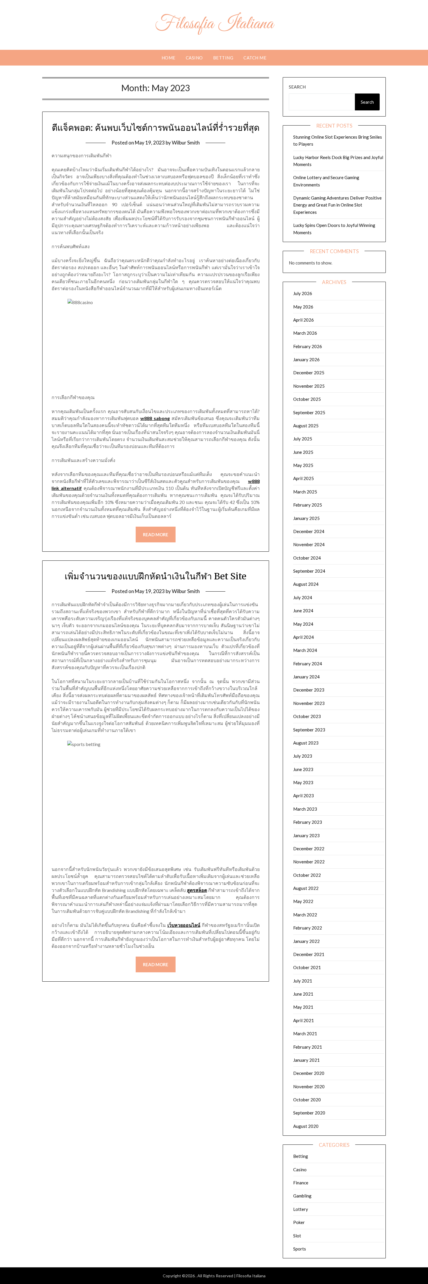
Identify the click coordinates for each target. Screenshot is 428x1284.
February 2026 (307, 346)
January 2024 (306, 676)
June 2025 (303, 452)
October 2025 (307, 399)
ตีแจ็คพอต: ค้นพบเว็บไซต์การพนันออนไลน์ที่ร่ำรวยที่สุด (155, 127)
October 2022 (307, 875)
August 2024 (306, 584)
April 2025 (303, 478)
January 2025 (306, 518)
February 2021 (307, 1047)
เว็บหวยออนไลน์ (183, 925)
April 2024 (303, 637)
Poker (299, 1222)
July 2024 (302, 597)
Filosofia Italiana (214, 24)
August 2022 (306, 888)
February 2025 (307, 504)
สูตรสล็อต (197, 890)
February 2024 (307, 663)
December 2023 (308, 689)
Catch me (254, 57)
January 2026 (306, 359)
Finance (300, 1182)
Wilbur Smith (186, 143)
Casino (194, 57)
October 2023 (307, 716)
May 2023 (303, 782)
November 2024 (309, 544)
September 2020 (309, 1112)
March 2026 (305, 333)
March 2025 (305, 491)
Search (297, 86)
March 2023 (305, 809)
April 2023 (303, 795)
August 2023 (306, 742)
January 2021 (306, 1060)
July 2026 (302, 293)
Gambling (302, 1195)
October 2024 (307, 557)
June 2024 (303, 610)
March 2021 (305, 1033)
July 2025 (302, 438)
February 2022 (307, 927)
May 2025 (303, 465)
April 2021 (303, 1020)
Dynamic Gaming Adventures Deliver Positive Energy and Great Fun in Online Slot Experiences (337, 205)
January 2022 (306, 941)
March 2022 (305, 914)
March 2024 (305, 650)
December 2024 (308, 531)
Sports (299, 1248)
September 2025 (309, 412)
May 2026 (303, 306)
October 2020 (307, 1099)
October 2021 (307, 967)
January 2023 (306, 835)
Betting (223, 57)
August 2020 (306, 1126)
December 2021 (308, 954)
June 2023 (303, 769)
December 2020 (308, 1073)
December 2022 (308, 848)
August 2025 (306, 425)
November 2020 (309, 1086)
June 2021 (303, 993)
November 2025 (309, 386)
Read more (155, 534)
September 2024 (309, 571)
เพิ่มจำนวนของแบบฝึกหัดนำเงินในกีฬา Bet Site (155, 576)
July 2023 (302, 756)
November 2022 (309, 861)
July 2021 (302, 980)
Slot (297, 1235)
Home (169, 57)
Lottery (300, 1209)
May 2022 (303, 901)
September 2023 (309, 729)
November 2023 (309, 703)
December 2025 (308, 372)
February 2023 (307, 822)
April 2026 (303, 319)
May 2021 (303, 1007)
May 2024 (303, 624)
